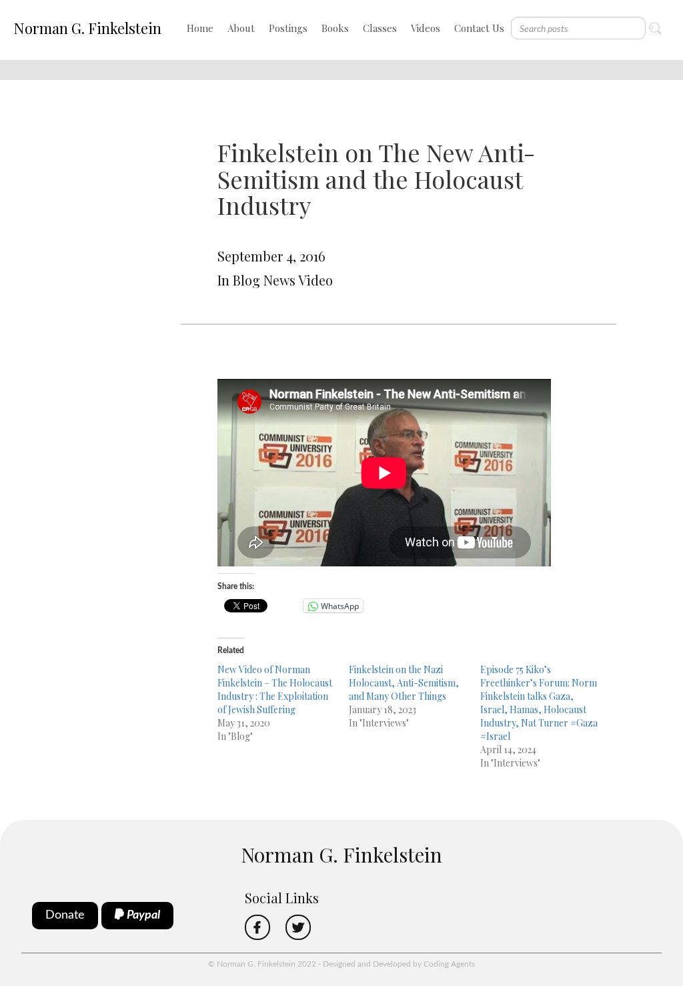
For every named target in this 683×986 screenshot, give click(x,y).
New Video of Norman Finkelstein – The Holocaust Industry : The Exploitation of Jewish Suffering (274, 689)
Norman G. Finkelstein (87, 28)
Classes (380, 28)
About (241, 28)
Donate (65, 915)
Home (200, 28)
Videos (425, 28)
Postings (288, 28)
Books (335, 28)
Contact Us (479, 28)
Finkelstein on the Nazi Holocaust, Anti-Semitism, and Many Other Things (404, 682)
